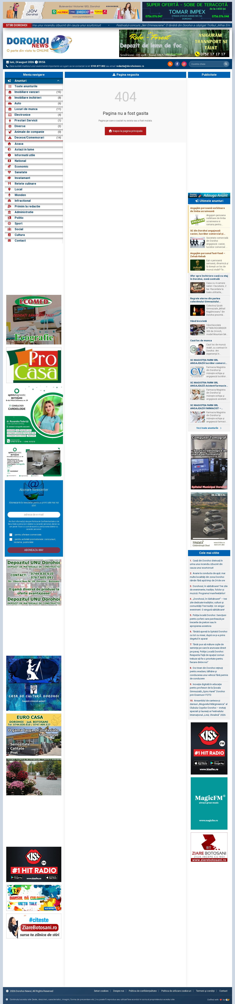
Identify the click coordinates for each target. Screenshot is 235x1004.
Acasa (18, 144)
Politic (19, 218)
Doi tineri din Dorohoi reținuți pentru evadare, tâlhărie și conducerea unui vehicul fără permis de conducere (209, 673)
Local (18, 189)
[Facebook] (177, 64)
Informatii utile (25, 155)
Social (19, 229)
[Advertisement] (34, 269)
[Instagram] (184, 64)
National (20, 161)
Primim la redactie (27, 206)
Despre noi (118, 991)
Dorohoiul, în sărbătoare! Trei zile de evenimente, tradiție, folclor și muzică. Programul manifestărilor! (208, 590)
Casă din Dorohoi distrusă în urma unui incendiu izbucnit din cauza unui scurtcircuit (206, 564)
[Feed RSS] (170, 64)
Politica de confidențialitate (143, 991)
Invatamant (22, 178)
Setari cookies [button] (101, 991)
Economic (21, 166)
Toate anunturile (26, 86)
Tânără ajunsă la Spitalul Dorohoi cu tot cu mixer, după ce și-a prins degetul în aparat (208, 635)
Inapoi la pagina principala (127, 131)
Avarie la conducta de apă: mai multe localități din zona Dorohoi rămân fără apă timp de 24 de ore (207, 577)
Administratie (24, 212)
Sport (18, 223)
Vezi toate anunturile (207, 428)
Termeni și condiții (205, 991)
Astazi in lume (24, 149)
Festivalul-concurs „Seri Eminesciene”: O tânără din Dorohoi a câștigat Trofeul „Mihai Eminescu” (146, 25)
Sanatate (21, 172)
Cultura (20, 235)
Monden (20, 195)
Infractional (23, 200)
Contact (20, 240)
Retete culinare (25, 183)
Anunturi (20, 80)
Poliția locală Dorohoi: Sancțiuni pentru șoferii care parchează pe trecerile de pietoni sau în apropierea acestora (208, 620)
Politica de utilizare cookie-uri (176, 991)
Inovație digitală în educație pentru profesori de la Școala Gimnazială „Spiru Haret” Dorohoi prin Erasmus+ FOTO (207, 689)
